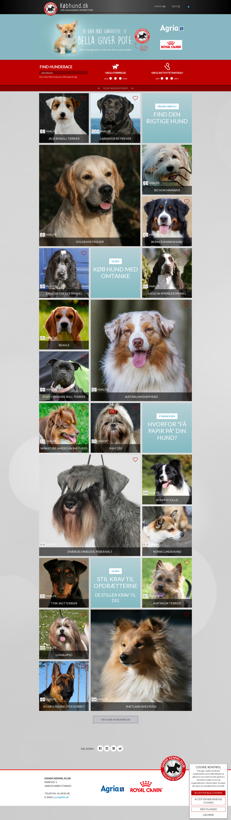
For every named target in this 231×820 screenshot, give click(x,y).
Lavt (157, 78)
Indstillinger (208, 809)
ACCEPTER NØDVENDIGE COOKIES (208, 801)
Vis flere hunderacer (115, 719)
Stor (125, 78)
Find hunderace (56, 66)
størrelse (115, 72)
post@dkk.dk (61, 797)
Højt (176, 78)
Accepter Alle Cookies (208, 793)
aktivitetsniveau (167, 72)
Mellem (115, 78)
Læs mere (208, 815)
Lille (106, 78)
